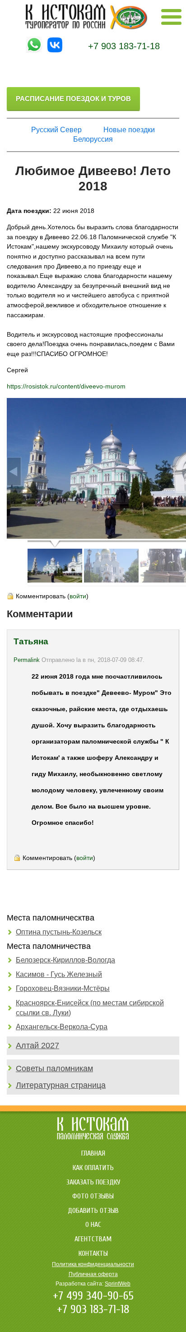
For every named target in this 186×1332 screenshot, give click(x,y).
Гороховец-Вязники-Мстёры (63, 988)
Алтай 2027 (37, 1045)
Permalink (27, 660)
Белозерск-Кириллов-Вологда (65, 960)
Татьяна (31, 641)
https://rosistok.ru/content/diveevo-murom (66, 386)
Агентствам (93, 1239)
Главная (93, 1153)
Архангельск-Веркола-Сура (61, 1027)
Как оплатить (93, 1168)
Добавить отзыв (93, 1211)
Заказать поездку (93, 1182)
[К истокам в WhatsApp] (34, 50)
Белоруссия (93, 139)
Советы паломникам (54, 1068)
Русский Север (56, 130)
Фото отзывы (93, 1196)
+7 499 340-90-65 (93, 1296)
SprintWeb (117, 1284)
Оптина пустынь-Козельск (59, 932)
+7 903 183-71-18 (124, 46)
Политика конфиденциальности (93, 1264)
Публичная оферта (93, 1274)
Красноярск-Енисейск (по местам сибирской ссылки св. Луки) (90, 1008)
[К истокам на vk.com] (54, 50)
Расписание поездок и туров (73, 98)
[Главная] (86, 27)
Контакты (93, 1253)
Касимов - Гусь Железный (59, 974)
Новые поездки (129, 130)
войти (78, 596)
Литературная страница (61, 1085)
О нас (93, 1225)
